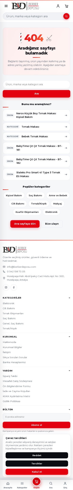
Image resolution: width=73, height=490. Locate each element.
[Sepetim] (66, 6)
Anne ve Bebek (58, 195)
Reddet (36, 455)
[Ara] (66, 16)
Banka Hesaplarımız (14, 362)
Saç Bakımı (35, 195)
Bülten (8, 409)
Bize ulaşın (52, 223)
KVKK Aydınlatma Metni (16, 396)
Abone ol (36, 425)
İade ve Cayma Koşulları (16, 391)
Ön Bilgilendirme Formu (16, 386)
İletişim (7, 352)
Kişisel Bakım (14, 195)
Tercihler (36, 463)
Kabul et (37, 471)
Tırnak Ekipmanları (13, 313)
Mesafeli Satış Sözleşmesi (17, 381)
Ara (36, 93)
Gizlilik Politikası (11, 401)
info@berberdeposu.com (21, 266)
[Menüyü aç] (6, 6)
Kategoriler (12, 297)
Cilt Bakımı (17, 203)
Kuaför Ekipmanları (27, 212)
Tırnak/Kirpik (39, 203)
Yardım (8, 370)
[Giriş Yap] (58, 6)
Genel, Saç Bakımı (13, 323)
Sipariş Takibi (10, 376)
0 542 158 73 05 (16, 271)
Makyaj (57, 203)
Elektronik (51, 212)
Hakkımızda (9, 342)
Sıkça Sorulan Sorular (15, 357)
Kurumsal (10, 336)
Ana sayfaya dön (25, 223)
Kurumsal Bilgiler (12, 347)
